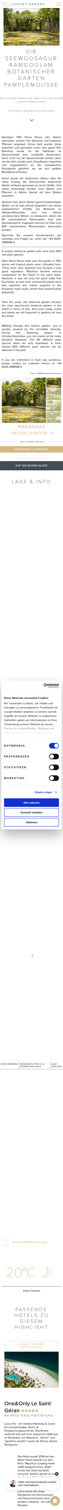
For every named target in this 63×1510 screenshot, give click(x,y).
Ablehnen (31, 822)
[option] (31, 27)
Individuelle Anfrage (31, 449)
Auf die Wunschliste (31, 465)
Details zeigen (43, 792)
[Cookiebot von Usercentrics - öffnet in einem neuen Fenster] (44, 685)
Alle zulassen (31, 802)
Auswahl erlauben (31, 812)
